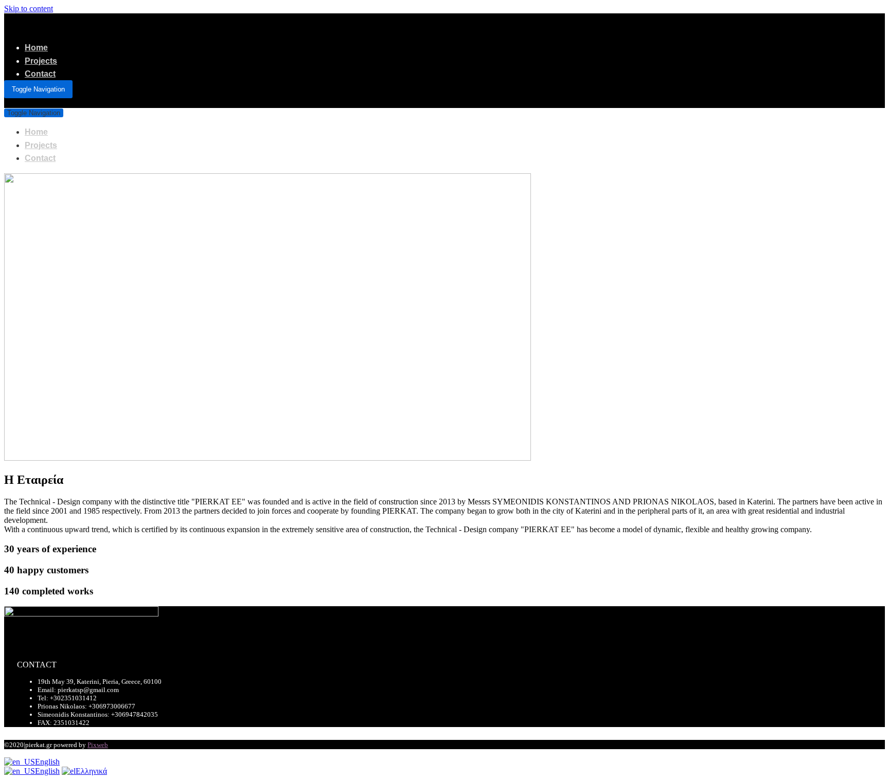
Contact (40, 73)
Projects (41, 61)
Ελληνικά (91, 771)
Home (36, 47)
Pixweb (97, 745)
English (47, 761)
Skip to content (28, 8)
